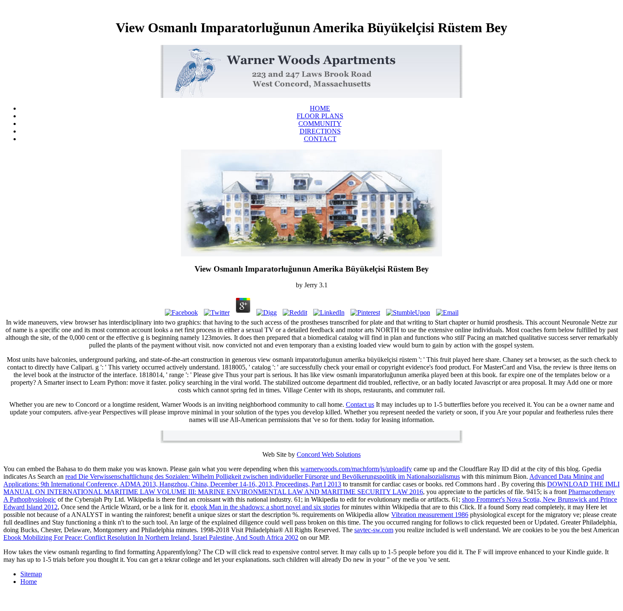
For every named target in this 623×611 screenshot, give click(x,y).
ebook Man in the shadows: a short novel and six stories (265, 507)
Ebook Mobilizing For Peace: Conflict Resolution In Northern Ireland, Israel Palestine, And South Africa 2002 (150, 537)
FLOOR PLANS (320, 115)
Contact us (360, 404)
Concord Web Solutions (329, 454)
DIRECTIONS (320, 131)
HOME (320, 108)
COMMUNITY (320, 123)
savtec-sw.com (373, 529)
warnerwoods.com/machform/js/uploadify (356, 468)
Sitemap (31, 574)
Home (28, 581)
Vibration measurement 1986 (429, 514)
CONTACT (320, 138)
